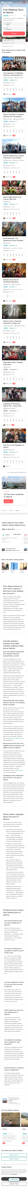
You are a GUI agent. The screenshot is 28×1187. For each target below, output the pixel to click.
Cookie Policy (13, 1174)
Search (14, 33)
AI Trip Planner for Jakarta (13, 1100)
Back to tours (15, 1179)
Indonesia (11, 510)
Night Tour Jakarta (14, 1159)
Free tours (4, 510)
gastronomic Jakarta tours (15, 738)
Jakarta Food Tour (14, 1155)
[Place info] (24, 15)
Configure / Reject (14, 1184)
